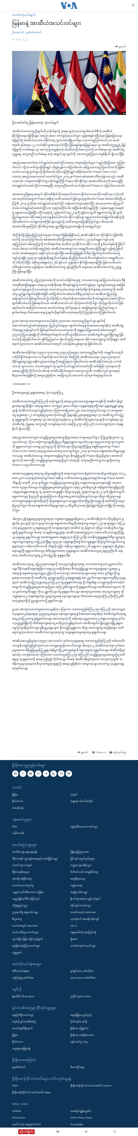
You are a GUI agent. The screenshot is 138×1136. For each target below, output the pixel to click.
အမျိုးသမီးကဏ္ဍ (78, 892)
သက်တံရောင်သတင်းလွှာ (83, 945)
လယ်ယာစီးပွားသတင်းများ (25, 932)
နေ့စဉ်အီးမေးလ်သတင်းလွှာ (84, 826)
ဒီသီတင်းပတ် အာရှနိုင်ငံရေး (84, 872)
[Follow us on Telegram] (46, 773)
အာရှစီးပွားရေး (77, 878)
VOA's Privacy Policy (81, 1117)
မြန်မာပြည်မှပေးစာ (79, 852)
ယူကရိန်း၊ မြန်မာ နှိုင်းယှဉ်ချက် (27, 939)
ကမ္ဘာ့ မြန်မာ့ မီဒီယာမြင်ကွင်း (26, 898)
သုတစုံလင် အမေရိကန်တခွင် (84, 919)
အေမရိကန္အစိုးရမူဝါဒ (80, 1111)
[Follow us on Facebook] (15, 773)
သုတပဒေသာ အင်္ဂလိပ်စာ (82, 977)
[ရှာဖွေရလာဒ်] (115, 1132)
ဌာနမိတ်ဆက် (19, 1067)
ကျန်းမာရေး (76, 885)
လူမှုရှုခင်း (17, 952)
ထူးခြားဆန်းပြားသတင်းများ (26, 945)
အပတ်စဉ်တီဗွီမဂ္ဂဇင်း (22, 1028)
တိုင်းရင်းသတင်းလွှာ (80, 905)
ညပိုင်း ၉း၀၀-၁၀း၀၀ (80, 996)
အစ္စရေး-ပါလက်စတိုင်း (81, 801)
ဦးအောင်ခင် (18, 32)
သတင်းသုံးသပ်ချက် (23, 14)
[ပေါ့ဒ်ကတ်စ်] (61, 773)
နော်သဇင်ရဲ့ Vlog (79, 1041)
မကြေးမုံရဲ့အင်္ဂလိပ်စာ (23, 977)
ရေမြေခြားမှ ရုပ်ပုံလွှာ (81, 1014)
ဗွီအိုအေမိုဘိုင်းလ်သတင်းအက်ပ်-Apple (31, 1092)
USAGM (16, 1111)
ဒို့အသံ (73, 939)
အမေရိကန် (17, 808)
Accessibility (76, 1124)
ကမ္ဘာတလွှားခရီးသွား (80, 865)
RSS (14, 826)
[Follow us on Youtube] (30, 773)
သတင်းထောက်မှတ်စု (22, 885)
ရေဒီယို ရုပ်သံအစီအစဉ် (24, 1021)
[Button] (120, 46)
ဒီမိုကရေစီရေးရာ (20, 872)
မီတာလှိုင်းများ (77, 1067)
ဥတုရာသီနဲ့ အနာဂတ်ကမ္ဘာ (25, 912)
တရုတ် (73, 794)
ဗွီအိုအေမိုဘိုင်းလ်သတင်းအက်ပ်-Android (90, 1085)
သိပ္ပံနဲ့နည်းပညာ (20, 905)
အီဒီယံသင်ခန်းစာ (20, 971)
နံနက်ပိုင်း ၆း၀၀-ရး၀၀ (23, 996)
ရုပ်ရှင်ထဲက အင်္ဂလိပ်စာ (82, 971)
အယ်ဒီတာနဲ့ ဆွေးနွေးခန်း (24, 852)
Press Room (18, 1117)
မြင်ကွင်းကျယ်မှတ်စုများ (82, 858)
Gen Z (73, 925)
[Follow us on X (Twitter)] (23, 773)
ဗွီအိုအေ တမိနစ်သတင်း (82, 1035)
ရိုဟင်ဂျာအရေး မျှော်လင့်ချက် (85, 898)
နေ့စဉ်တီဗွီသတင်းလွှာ (23, 1014)
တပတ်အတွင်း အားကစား (25, 925)
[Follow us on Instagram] (38, 773)
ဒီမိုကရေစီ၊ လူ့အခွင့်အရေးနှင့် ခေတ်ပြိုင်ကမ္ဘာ (35, 858)
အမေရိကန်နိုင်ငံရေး (22, 878)
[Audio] (86, 1132)
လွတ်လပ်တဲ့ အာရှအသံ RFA (26, 1124)
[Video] (58, 1132)
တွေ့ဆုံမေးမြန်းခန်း (21, 1048)
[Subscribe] (69, 773)
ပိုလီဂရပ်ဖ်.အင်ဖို (78, 1021)
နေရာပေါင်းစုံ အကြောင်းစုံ (83, 932)
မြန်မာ (15, 794)
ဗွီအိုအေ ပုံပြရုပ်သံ (79, 1028)
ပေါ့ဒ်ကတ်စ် (18, 833)
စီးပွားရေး (17, 919)
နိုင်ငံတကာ (17, 801)
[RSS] (53, 773)
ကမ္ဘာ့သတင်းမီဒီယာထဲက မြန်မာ (28, 892)
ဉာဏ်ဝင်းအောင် (33, 32)
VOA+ (15, 1085)
